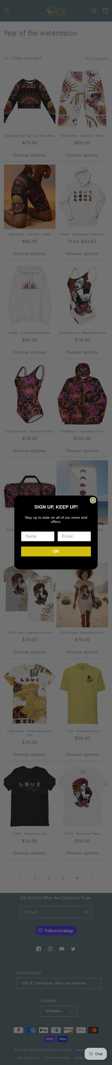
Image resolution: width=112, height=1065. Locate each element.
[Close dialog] (93, 500)
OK (56, 551)
